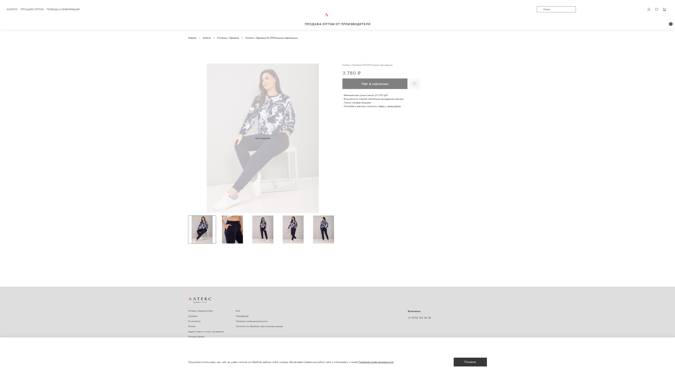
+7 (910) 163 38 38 (419, 318)
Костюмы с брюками (228, 38)
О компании (194, 321)
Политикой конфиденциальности (376, 362)
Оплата (191, 326)
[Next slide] (332, 138)
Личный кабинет (196, 336)
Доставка (192, 316)
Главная (192, 38)
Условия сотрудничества (200, 310)
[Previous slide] (193, 138)
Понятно (470, 362)
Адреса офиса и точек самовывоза (206, 331)
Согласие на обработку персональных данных (259, 326)
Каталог (207, 38)
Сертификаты (242, 316)
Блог (238, 310)
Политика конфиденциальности (252, 321)
